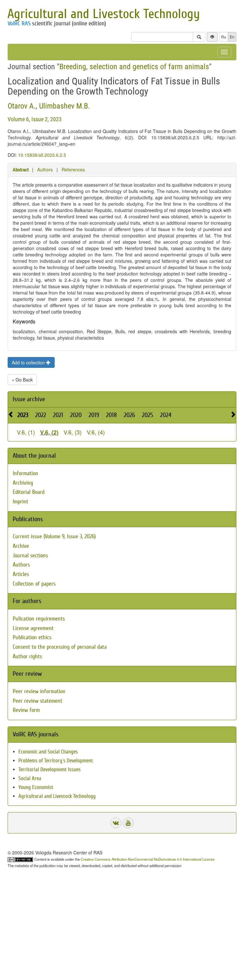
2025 (147, 415)
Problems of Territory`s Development (55, 761)
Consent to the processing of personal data (60, 647)
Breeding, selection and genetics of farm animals (134, 66)
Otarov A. (22, 106)
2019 (94, 415)
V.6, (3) (73, 432)
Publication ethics (32, 637)
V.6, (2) (49, 432)
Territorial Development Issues (49, 769)
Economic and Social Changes (48, 752)
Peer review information (39, 691)
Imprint (20, 501)
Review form (26, 710)
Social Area (29, 778)
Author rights (27, 656)
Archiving (23, 483)
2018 (111, 415)
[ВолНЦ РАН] (115, 822)
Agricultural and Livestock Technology (103, 14)
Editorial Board (28, 492)
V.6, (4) (96, 432)
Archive (21, 546)
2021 (58, 415)
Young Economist (35, 787)
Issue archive (29, 399)
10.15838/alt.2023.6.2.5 (42, 155)
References (73, 169)
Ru (223, 36)
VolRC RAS (19, 23)
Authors (45, 169)
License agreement (33, 628)
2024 (165, 415)
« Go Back (22, 379)
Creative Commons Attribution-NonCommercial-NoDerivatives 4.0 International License (147, 859)
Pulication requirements (39, 618)
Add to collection (29, 362)
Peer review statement (37, 701)
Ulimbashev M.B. (64, 106)
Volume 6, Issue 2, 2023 (35, 119)
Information (25, 473)
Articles (21, 574)
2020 (76, 415)
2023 (22, 415)
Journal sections (30, 555)
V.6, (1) (26, 432)
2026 (129, 415)
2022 (40, 415)
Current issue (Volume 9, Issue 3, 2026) (54, 536)
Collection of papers (34, 583)
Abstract (21, 170)
